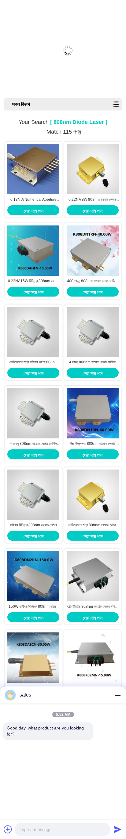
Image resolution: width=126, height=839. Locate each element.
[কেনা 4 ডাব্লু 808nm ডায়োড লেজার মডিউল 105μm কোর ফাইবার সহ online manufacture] (33, 413)
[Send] (117, 829)
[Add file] (8, 829)
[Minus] (117, 695)
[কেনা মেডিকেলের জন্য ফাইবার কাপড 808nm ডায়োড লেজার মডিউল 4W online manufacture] (33, 332)
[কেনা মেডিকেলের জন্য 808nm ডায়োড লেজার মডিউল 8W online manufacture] (93, 495)
